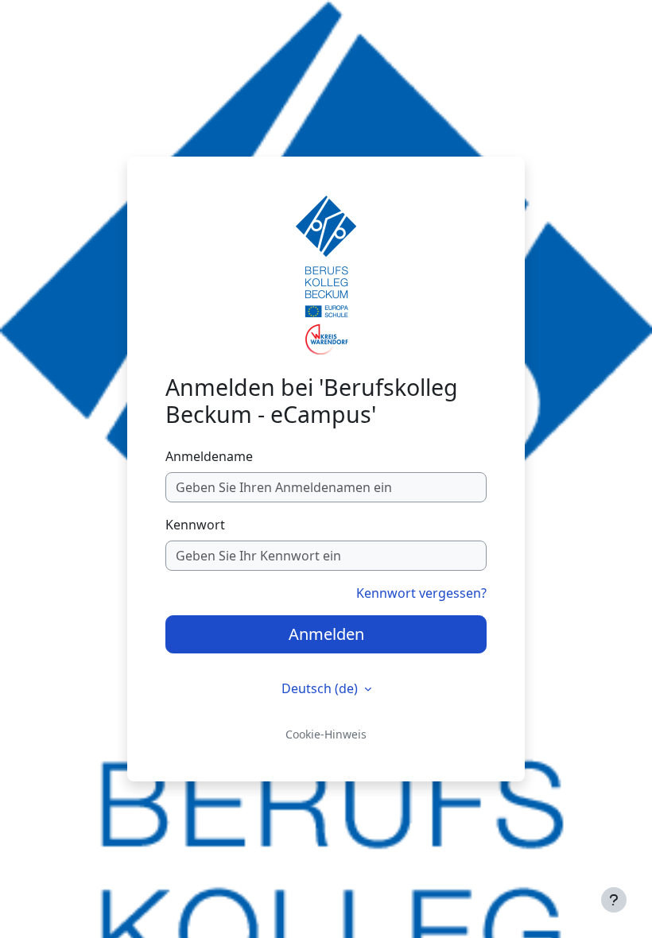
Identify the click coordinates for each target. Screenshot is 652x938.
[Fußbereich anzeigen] (614, 900)
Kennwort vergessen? (421, 593)
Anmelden (326, 634)
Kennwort (195, 524)
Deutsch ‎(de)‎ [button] (321, 688)
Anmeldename (209, 456)
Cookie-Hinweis (326, 734)
